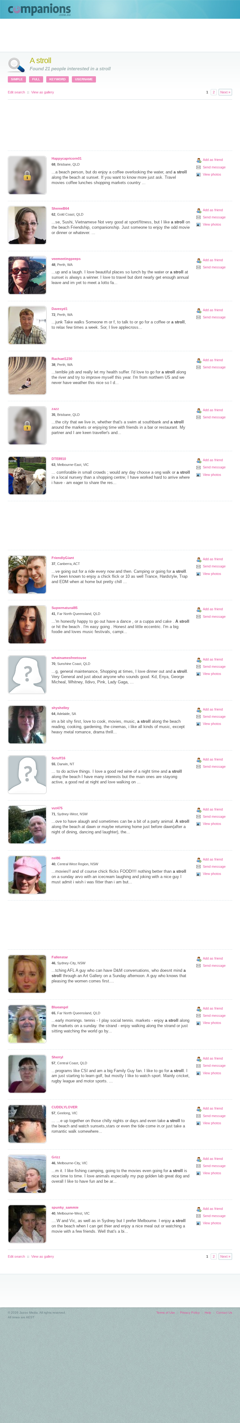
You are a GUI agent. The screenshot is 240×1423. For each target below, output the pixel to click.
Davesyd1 (60, 309)
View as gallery (42, 92)
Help (208, 1312)
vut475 (57, 808)
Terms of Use (165, 1312)
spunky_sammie (65, 1207)
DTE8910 (59, 459)
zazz (55, 409)
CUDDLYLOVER (65, 1107)
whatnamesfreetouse (69, 658)
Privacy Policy (190, 1312)
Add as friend (213, 160)
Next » (225, 92)
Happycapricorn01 (67, 158)
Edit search (16, 92)
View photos (212, 174)
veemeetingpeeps (66, 259)
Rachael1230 (62, 359)
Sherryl (57, 1057)
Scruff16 (58, 758)
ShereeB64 (60, 208)
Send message (214, 167)
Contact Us (224, 1312)
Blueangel (60, 1007)
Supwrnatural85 (65, 608)
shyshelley (60, 708)
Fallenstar (60, 957)
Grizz (56, 1157)
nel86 (56, 858)
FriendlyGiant (63, 558)
